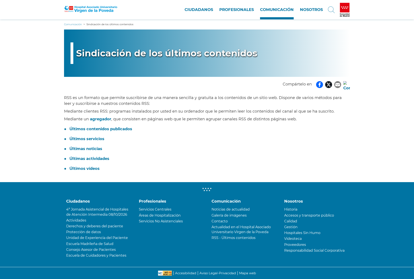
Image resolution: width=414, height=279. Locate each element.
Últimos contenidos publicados (100, 129)
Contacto (220, 221)
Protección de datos (83, 232)
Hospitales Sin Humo (302, 233)
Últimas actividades (89, 158)
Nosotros (311, 9)
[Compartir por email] (337, 84)
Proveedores (295, 245)
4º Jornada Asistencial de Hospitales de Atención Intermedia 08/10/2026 (97, 211)
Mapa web (247, 273)
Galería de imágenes (229, 215)
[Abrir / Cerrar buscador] (331, 9)
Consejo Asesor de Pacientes (91, 250)
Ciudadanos (199, 9)
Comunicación (277, 9)
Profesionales (236, 9)
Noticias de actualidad (231, 209)
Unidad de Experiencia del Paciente (97, 238)
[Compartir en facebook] (319, 84)
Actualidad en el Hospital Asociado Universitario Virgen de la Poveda (241, 229)
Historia (290, 209)
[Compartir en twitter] (328, 84)
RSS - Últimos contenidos (234, 238)
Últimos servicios (86, 138)
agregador (100, 119)
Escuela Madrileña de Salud (89, 244)
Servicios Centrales (155, 209)
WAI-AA (165, 273)
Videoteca (293, 239)
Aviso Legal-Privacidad (217, 273)
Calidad (290, 221)
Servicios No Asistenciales (161, 221)
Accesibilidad (185, 273)
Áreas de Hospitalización (160, 215)
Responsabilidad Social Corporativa (314, 250)
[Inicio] (90, 10)
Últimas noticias (85, 148)
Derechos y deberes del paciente (94, 226)
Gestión (291, 227)
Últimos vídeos (84, 168)
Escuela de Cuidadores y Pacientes (96, 255)
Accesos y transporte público (309, 215)
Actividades (76, 220)
